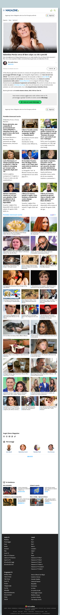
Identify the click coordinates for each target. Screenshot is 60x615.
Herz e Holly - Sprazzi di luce (39, 497)
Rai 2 (32, 542)
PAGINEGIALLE (15, 608)
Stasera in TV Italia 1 (37, 569)
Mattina (6, 539)
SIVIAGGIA (48, 608)
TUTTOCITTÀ (40, 608)
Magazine (5, 20)
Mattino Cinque (35, 595)
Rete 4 (33, 546)
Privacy (25, 611)
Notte (6, 546)
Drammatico (21, 503)
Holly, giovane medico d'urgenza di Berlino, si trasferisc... (50, 500)
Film (5, 551)
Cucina (6, 588)
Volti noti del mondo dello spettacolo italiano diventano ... (51, 489)
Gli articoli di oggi (9, 562)
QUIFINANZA (53, 608)
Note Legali (20, 611)
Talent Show (7, 577)
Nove (32, 555)
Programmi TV (8, 572)
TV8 (32, 553)
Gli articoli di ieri (9, 564)
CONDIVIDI (51, 68)
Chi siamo (15, 611)
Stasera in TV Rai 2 (36, 560)
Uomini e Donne (35, 577)
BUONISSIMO (27, 609)
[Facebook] (4, 436)
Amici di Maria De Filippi (38, 574)
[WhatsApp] (12, 436)
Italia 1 (33, 551)
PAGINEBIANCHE (34, 608)
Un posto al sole (35, 590)
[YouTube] (9, 436)
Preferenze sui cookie (39, 611)
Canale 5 (33, 548)
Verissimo (34, 586)
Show (46, 491)
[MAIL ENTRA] (51, 10)
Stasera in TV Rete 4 (37, 564)
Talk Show (7, 579)
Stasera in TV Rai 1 (36, 557)
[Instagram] (7, 436)
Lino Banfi (46, 77)
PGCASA (29, 608)
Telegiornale (7, 586)
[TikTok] (15, 436)
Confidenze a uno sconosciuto (12, 497)
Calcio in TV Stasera (9, 557)
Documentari (8, 595)
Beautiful (33, 583)
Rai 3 (32, 544)
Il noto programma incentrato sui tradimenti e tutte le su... (24, 489)
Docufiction (21, 491)
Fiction (6, 583)
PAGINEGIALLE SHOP (22, 608)
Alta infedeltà (7, 485)
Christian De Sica (19, 85)
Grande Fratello (35, 579)
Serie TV (6, 553)
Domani (6, 548)
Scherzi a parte (34, 485)
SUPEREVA (33, 609)
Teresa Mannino (25, 81)
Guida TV (6, 537)
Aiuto (46, 611)
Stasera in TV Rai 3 (36, 562)
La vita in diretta (36, 597)
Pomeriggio (7, 542)
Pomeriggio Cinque (36, 593)
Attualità (6, 590)
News (10, 20)
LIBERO (5, 608)
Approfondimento (9, 592)
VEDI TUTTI (30, 456)
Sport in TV (7, 560)
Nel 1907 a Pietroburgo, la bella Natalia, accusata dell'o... (24, 500)
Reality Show (7, 574)
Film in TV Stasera (9, 555)
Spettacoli (15, 20)
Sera (5, 544)
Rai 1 (32, 539)
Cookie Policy (31, 611)
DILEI (45, 608)
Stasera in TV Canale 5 (37, 567)
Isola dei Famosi (35, 581)
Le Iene (33, 588)
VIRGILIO (9, 608)
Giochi (6, 599)
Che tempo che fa (36, 599)
